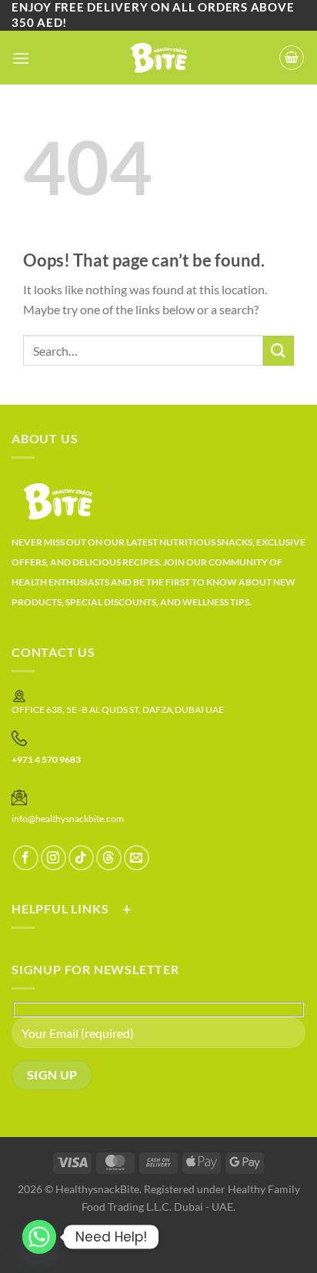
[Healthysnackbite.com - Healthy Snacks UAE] (159, 58)
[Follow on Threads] (109, 857)
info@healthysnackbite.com (68, 818)
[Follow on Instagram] (53, 857)
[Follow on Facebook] (25, 857)
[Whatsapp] (39, 1237)
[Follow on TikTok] (81, 857)
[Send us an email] (136, 857)
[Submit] (278, 351)
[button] (21, 58)
